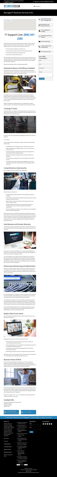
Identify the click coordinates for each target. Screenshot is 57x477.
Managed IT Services (7, 449)
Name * (40, 60)
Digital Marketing (28, 472)
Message (40, 71)
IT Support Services (7, 443)
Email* (40, 64)
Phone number (41, 68)
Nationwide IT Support (8, 452)
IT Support (12, 427)
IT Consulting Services (8, 446)
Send (31, 432)
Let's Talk (42, 78)
